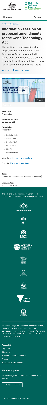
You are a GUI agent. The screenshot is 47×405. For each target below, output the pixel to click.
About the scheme (11, 24)
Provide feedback (12, 385)
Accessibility (7, 345)
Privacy (5, 359)
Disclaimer (6, 352)
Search (40, 17)
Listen (7, 70)
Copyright (6, 348)
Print (17, 70)
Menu (9, 17)
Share (26, 70)
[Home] (23, 6)
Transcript (7, 105)
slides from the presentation (21, 158)
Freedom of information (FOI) (14, 355)
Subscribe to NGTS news (12, 362)
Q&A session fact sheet (19, 163)
